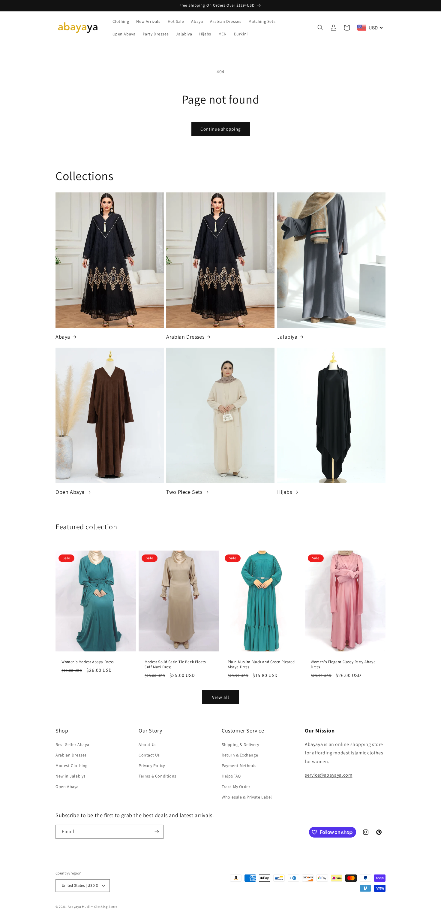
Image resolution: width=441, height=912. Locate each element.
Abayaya (314, 744)
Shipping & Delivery (240, 744)
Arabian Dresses (185, 336)
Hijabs (284, 491)
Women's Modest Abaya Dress (88, 662)
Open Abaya (70, 491)
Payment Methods (239, 765)
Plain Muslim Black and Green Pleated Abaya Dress (261, 664)
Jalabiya (287, 336)
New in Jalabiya (71, 776)
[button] (320, 27)
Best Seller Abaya (72, 744)
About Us (148, 744)
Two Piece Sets (184, 491)
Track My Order (236, 786)
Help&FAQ (231, 776)
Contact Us (149, 755)
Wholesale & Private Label (247, 797)
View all (220, 697)
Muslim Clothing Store (99, 906)
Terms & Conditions (157, 776)
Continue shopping (220, 129)
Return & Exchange (240, 755)
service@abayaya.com (328, 775)
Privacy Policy (152, 765)
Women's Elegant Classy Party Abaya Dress (343, 664)
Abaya (63, 336)
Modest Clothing (72, 765)
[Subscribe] (156, 832)
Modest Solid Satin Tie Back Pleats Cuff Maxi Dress (175, 664)
